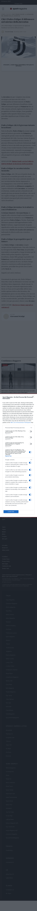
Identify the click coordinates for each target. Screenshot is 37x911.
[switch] (30, 431)
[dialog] (18, 455)
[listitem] (18, 428)
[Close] (33, 397)
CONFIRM (11, 511)
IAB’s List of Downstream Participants (20, 422)
